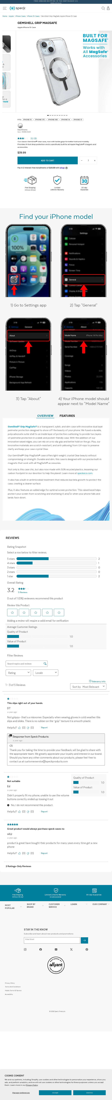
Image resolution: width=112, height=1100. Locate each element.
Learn (74, 904)
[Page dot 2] (50, 115)
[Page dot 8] (64, 115)
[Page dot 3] (53, 115)
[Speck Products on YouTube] (56, 949)
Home (4, 16)
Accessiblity (9, 994)
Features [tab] (67, 415)
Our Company (99, 904)
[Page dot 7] (62, 115)
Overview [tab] (45, 415)
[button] (108, 8)
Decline (89, 1092)
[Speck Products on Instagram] (25, 949)
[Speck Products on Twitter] (71, 949)
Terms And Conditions (12, 986)
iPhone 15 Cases (33, 16)
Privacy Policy (32, 1085)
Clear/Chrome (20, 126)
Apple (11, 16)
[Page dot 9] (67, 115)
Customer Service (54, 906)
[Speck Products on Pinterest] (87, 949)
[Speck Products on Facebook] (40, 949)
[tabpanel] (56, 469)
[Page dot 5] (57, 115)
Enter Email (29, 939)
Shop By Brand (31, 906)
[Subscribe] (84, 940)
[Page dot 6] (60, 115)
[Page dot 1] (48, 115)
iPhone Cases (20, 16)
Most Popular (9, 907)
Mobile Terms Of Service (13, 990)
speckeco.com (84, 473)
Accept (55, 1092)
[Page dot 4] (55, 115)
